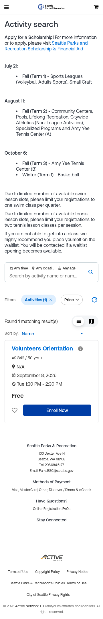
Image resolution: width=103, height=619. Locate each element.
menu (7, 7)
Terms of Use (76, 583)
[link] (42, 348)
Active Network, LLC (30, 606)
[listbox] (51, 333)
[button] (51, 300)
